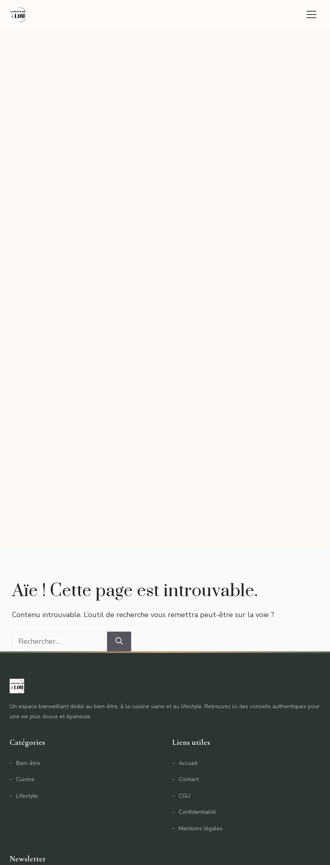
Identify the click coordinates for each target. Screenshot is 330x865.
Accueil (188, 763)
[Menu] (311, 14)
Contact (189, 779)
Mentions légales (201, 828)
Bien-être (28, 763)
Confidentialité (197, 812)
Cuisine (25, 779)
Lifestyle (27, 796)
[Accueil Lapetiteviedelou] (18, 14)
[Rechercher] (119, 641)
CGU (184, 796)
